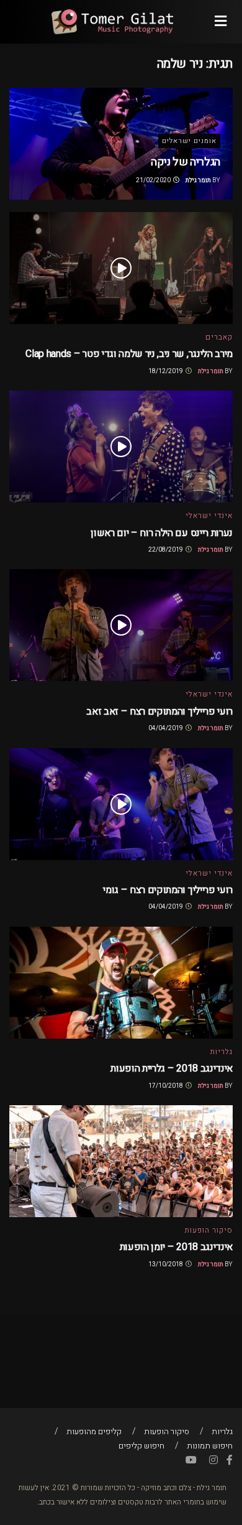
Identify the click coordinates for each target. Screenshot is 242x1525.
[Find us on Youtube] (191, 1460)
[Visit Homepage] (112, 21)
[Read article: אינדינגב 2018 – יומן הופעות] (121, 1161)
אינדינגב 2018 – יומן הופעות (176, 1247)
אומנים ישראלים (189, 141)
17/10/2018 (166, 1086)
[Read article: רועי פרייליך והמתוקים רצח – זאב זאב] (121, 625)
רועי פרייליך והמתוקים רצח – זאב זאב (159, 711)
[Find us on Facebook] (229, 1460)
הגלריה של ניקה (185, 162)
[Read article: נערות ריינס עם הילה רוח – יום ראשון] (121, 447)
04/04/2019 (166, 728)
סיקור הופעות (209, 1230)
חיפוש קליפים (141, 1446)
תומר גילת (198, 180)
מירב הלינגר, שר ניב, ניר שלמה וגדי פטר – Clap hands (129, 353)
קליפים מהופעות (94, 1431)
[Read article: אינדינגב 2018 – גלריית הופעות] (121, 983)
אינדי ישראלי (209, 515)
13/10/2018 (166, 1264)
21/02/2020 (154, 180)
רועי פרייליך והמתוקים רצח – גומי (168, 890)
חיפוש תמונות (210, 1446)
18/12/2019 (166, 371)
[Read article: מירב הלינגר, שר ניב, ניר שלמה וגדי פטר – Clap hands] (121, 268)
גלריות (221, 1051)
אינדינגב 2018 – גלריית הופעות (171, 1068)
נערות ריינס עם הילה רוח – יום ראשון (162, 533)
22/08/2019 (166, 549)
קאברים (219, 337)
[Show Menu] (220, 22)
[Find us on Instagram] (213, 1460)
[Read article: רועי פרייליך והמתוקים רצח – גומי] (121, 804)
